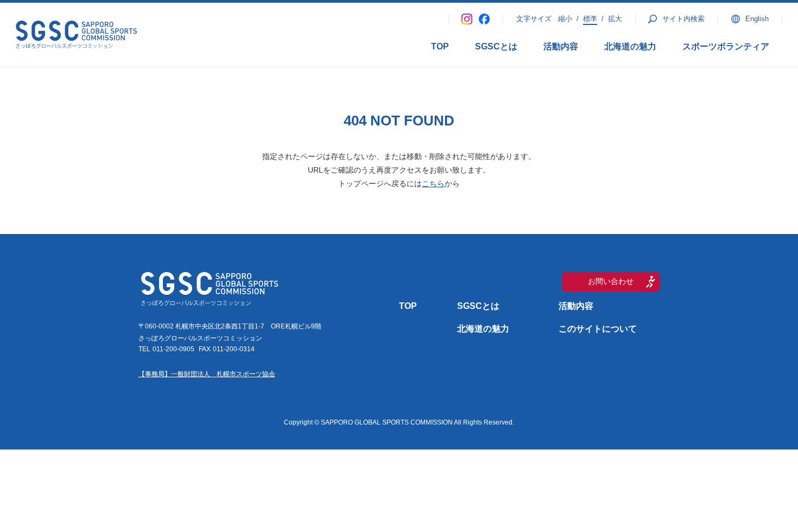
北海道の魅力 (630, 46)
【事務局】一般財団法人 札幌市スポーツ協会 (206, 374)
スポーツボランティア (725, 46)
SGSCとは (496, 46)
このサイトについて (598, 328)
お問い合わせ (611, 281)
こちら (433, 183)
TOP (440, 46)
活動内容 (560, 46)
